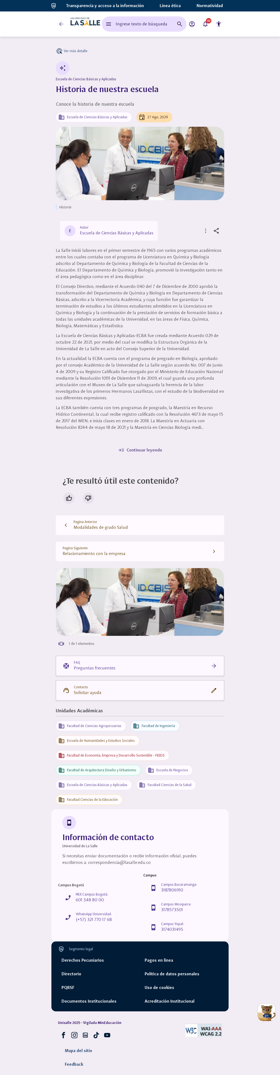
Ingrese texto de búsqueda (141, 23)
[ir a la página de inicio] (85, 24)
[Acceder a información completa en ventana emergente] (140, 602)
